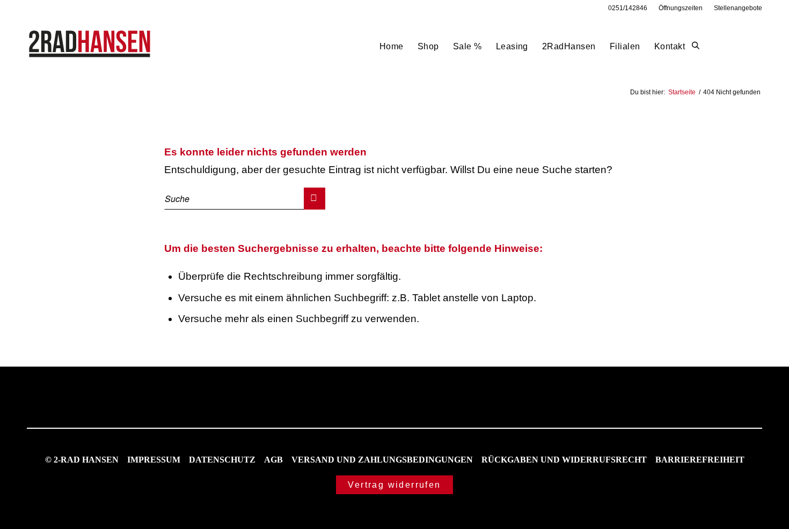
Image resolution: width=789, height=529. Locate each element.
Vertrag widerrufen (394, 484)
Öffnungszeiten (681, 8)
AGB (273, 459)
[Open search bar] (695, 46)
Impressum (153, 459)
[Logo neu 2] (91, 46)
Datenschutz (222, 459)
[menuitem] (628, 8)
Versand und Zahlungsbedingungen (382, 459)
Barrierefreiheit (699, 459)
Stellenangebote (738, 8)
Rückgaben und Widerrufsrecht (564, 459)
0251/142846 (627, 8)
